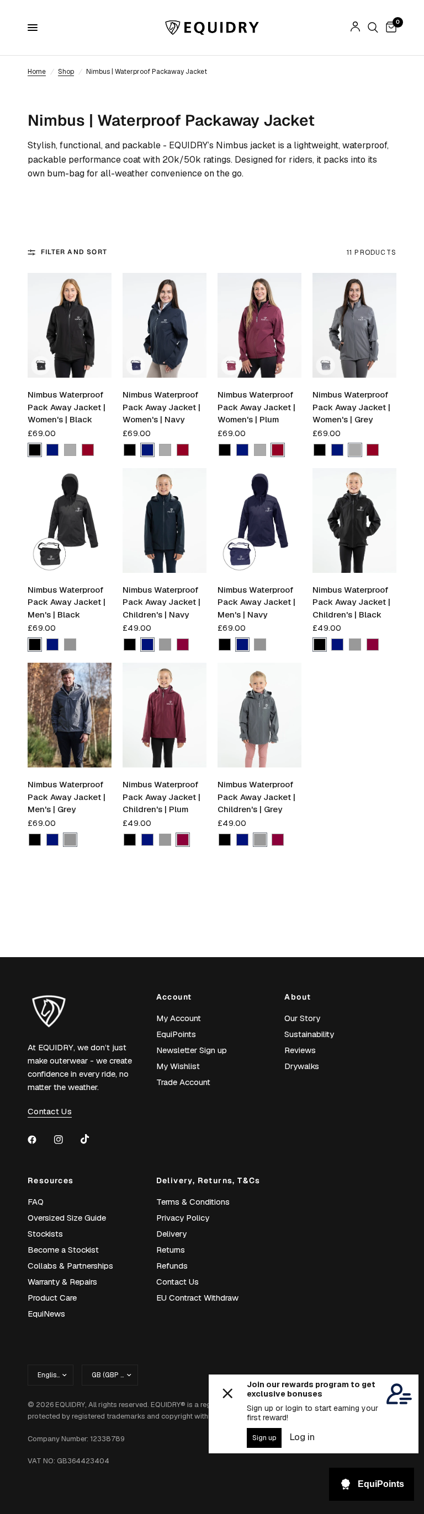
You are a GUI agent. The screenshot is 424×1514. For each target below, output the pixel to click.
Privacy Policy (182, 1217)
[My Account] (355, 27)
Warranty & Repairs (62, 1281)
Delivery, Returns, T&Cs (208, 1180)
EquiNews (46, 1313)
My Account (178, 1018)
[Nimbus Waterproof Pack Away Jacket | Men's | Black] (70, 520)
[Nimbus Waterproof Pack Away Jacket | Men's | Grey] (70, 715)
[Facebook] (40, 1140)
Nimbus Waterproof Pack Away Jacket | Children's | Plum (161, 796)
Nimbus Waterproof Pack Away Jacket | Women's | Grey (351, 407)
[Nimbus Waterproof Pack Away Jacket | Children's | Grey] (259, 715)
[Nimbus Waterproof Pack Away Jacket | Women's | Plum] (259, 325)
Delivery (171, 1233)
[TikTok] (93, 1139)
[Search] (373, 27)
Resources (51, 1180)
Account (174, 997)
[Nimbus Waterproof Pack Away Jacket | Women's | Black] (70, 325)
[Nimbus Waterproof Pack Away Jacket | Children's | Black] (354, 520)
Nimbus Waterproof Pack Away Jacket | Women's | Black (66, 407)
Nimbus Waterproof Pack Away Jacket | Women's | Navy (161, 407)
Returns (170, 1249)
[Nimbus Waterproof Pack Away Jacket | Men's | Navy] (259, 520)
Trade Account (183, 1082)
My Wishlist (178, 1066)
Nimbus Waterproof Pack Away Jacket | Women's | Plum (256, 407)
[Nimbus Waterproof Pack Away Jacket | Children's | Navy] (164, 520)
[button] (35, 450)
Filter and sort (74, 252)
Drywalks (301, 1066)
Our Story (302, 1018)
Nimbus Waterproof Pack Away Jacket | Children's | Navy (161, 602)
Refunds (172, 1265)
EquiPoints (176, 1034)
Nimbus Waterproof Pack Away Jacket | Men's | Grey (66, 796)
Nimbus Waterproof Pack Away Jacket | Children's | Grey (256, 796)
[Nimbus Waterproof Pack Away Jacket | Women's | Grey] (354, 325)
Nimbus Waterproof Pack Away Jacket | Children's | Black (351, 602)
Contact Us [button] (50, 1111)
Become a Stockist (63, 1249)
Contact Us (177, 1281)
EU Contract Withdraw (197, 1297)
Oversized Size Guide (67, 1217)
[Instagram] (66, 1140)
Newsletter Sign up (191, 1050)
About (297, 997)
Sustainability (309, 1034)
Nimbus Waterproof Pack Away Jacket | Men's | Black (66, 602)
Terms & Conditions (193, 1201)
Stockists (45, 1233)
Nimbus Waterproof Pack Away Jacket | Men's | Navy (256, 602)
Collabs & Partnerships (70, 1265)
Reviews (300, 1050)
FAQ (36, 1201)
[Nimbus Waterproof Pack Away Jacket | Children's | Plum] (164, 715)
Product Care (52, 1297)
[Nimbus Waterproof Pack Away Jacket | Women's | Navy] (164, 325)
